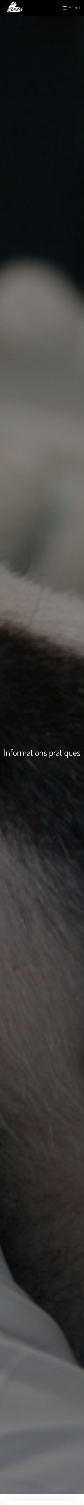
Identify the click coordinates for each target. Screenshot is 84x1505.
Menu (73, 8)
